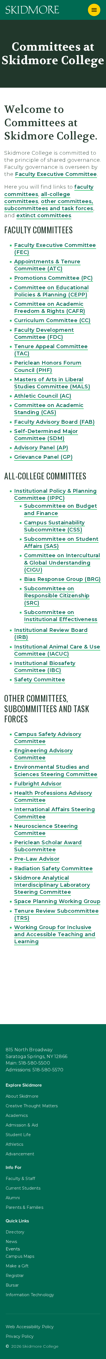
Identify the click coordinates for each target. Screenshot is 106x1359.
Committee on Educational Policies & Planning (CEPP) (51, 291)
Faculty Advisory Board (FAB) (54, 422)
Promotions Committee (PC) (53, 278)
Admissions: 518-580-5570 (35, 1069)
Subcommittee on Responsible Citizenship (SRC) (57, 595)
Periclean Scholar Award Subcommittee (48, 846)
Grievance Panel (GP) (43, 457)
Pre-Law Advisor (37, 859)
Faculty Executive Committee (56, 174)
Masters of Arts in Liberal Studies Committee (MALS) (52, 383)
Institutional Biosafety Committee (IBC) (44, 666)
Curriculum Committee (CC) (52, 320)
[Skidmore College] (32, 10)
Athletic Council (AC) (43, 396)
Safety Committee (39, 680)
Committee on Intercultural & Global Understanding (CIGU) (62, 562)
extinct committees (43, 215)
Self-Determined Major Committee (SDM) (46, 434)
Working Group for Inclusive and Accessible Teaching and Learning (55, 934)
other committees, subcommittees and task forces (48, 205)
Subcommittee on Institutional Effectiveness (61, 616)
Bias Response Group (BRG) (62, 579)
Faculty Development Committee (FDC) (44, 333)
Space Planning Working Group (57, 901)
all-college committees (37, 197)
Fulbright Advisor (38, 784)
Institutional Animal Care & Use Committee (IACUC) (57, 650)
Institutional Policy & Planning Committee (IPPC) (55, 494)
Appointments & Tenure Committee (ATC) (47, 265)
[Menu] (94, 10)
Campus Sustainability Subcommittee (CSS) (54, 526)
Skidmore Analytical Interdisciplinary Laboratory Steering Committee (52, 885)
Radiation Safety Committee (53, 868)
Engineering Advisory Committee (43, 754)
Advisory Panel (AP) (41, 448)
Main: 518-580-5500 (28, 1063)
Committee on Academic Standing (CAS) (49, 408)
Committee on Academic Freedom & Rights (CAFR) (49, 307)
